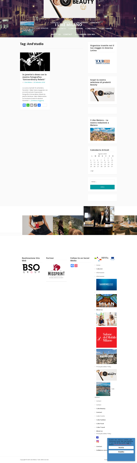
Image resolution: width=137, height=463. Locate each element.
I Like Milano (28, 82)
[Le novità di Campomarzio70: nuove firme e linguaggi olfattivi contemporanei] (99, 220)
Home (98, 265)
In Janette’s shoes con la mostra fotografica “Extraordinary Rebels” (34, 77)
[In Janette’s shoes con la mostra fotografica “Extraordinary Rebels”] (35, 61)
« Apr (92, 171)
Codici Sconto (58, 28)
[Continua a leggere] (37, 100)
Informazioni (100, 272)
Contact (55, 22)
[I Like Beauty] (106, 375)
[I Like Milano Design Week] (106, 337)
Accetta (121, 447)
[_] (106, 300)
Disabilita (121, 452)
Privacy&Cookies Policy (103, 366)
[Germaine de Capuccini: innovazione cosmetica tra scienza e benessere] (37, 225)
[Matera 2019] (106, 356)
